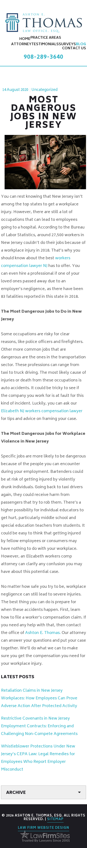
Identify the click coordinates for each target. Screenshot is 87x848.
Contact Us (74, 48)
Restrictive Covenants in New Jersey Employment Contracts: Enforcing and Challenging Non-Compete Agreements (39, 726)
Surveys (67, 44)
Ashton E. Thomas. (43, 633)
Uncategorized (44, 90)
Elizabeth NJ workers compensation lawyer (41, 411)
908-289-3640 (43, 57)
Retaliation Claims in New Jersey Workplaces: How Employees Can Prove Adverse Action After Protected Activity (39, 698)
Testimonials (45, 44)
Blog (81, 44)
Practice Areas (45, 38)
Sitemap (55, 819)
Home (24, 39)
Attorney (21, 44)
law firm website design (43, 828)
